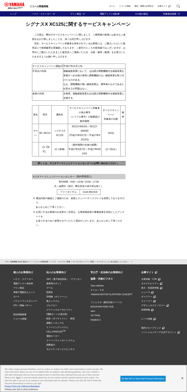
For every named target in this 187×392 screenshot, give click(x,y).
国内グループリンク (151, 328)
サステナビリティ (150, 283)
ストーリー (146, 301)
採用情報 (145, 309)
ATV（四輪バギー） (23, 305)
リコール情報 (124, 6)
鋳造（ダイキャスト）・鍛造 (60, 318)
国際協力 (50, 345)
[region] (93, 378)
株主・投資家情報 (150, 288)
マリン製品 (75, 14)
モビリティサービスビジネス (60, 349)
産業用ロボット (54, 283)
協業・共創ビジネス (102, 278)
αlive (93, 311)
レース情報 (146, 319)
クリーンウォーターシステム (60, 340)
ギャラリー (146, 296)
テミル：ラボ (97, 290)
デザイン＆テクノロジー (153, 305)
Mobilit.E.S (96, 320)
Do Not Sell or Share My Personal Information (143, 379)
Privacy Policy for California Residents (22, 386)
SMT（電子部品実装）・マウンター (64, 279)
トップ (13, 14)
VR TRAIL (95, 315)
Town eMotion (97, 285)
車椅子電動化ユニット (24, 292)
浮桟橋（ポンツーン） (57, 296)
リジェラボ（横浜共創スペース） (107, 302)
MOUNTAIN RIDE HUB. (102, 306)
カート (16, 296)
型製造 (49, 292)
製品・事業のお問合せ (144, 6)
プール (49, 288)
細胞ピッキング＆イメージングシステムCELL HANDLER (57, 327)
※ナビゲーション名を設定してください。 (113, 262)
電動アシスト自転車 (110, 14)
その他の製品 (141, 14)
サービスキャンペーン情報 (83, 262)
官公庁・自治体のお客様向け (107, 272)
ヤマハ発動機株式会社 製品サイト (18, 262)
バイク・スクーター (41, 14)
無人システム (52, 301)
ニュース (145, 292)
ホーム (112, 6)
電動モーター (52, 336)
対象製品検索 (169, 14)
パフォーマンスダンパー (25, 301)
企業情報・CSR (149, 279)
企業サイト (162, 6)
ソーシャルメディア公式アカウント (158, 332)
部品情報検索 (19, 314)
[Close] (182, 378)
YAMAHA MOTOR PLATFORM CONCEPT (111, 294)
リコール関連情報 (41, 262)
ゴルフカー (51, 305)
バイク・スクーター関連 (60, 262)
